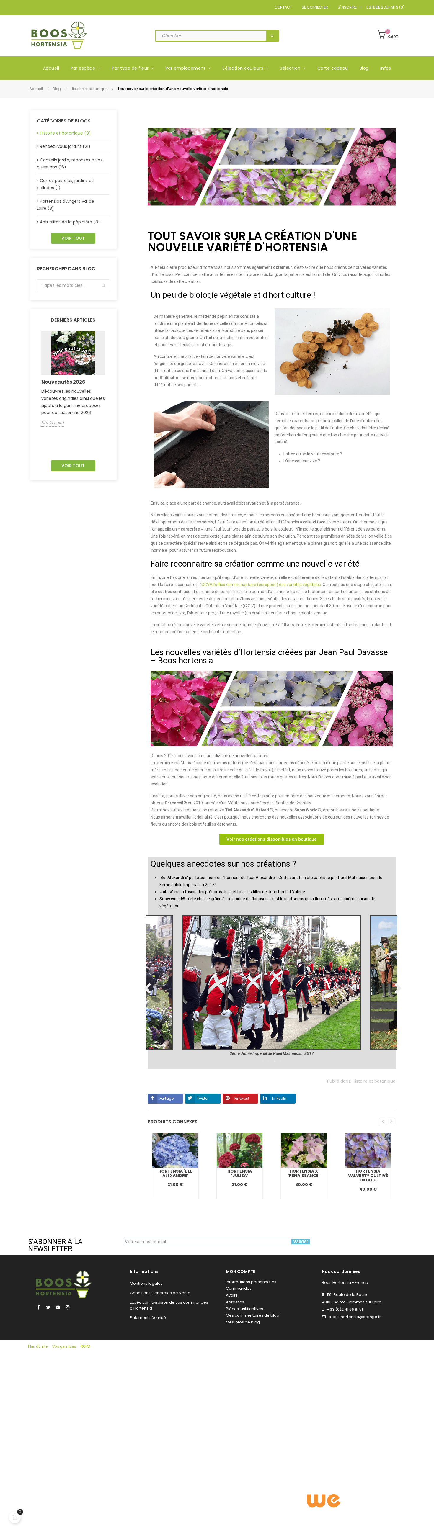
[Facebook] (38, 1307)
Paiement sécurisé (148, 1317)
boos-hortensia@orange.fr (355, 1317)
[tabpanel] (272, 986)
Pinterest (241, 1098)
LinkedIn (279, 1098)
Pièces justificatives (244, 1309)
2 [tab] (269, 1061)
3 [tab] (275, 1061)
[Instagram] (67, 1307)
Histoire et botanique (374, 1081)
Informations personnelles (251, 1282)
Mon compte (240, 1271)
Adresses (235, 1302)
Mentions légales (146, 1283)
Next (397, 986)
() (385, 7)
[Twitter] (48, 1307)
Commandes (239, 1288)
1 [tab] (263, 1061)
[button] (271, 839)
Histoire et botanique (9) (65, 133)
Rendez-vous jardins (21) (65, 146)
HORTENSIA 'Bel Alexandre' (175, 1173)
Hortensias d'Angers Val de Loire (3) (65, 205)
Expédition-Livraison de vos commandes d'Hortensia (169, 1305)
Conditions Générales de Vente (160, 1293)
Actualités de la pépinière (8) (70, 222)
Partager (167, 1098)
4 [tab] (280, 1061)
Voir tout (73, 238)
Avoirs (232, 1295)
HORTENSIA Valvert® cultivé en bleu (368, 1175)
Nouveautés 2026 (63, 382)
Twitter (202, 1098)
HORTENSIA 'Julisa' (239, 1173)
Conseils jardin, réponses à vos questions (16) (69, 163)
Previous (146, 986)
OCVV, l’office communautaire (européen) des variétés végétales (261, 584)
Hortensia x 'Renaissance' (304, 1173)
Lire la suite (52, 422)
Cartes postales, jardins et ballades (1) (65, 184)
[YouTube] (57, 1307)
